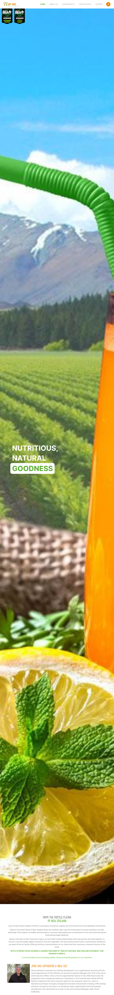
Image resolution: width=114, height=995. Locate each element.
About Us (54, 4)
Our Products (68, 4)
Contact (99, 4)
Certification (85, 4)
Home (42, 4)
